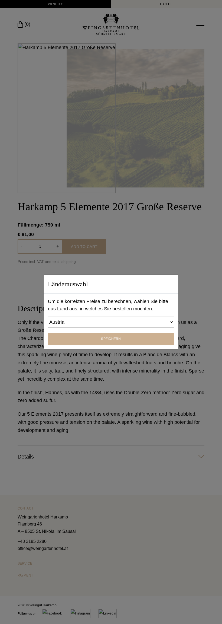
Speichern (111, 339)
